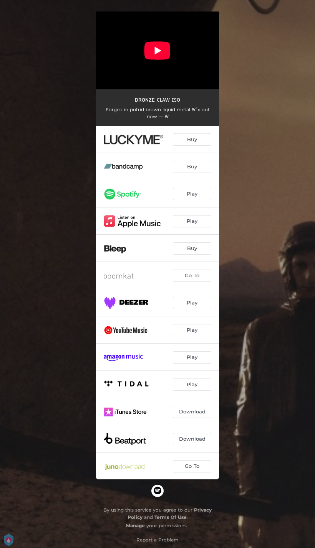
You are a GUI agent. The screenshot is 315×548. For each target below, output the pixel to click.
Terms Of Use (170, 517)
